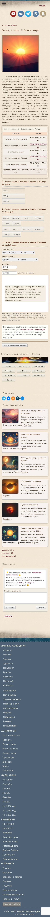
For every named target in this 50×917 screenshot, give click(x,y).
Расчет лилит (9, 744)
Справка (7, 881)
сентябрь (26, 229)
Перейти (27, 425)
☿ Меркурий (38, 366)
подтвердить (40, 330)
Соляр (6, 753)
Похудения (8, 668)
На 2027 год (9, 806)
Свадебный (9, 717)
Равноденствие (10, 859)
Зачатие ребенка (12, 699)
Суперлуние (9, 855)
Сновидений (9, 690)
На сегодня (8, 824)
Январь (6, 802)
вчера (5, 191)
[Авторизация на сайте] (43, 14)
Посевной (8, 681)
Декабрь (7, 797)
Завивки (7, 659)
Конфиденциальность (13, 894)
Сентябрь (7, 784)
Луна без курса (11, 837)
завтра (6, 201)
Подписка (7, 886)
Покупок (7, 712)
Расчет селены (10, 749)
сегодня (6, 196)
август (15, 229)
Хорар (6, 766)
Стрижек (7, 650)
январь (6, 218)
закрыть (41, 607)
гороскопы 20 (7, 553)
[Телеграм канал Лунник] (28, 14)
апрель (38, 218)
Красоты (7, 672)
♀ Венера (8, 371)
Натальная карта (11, 735)
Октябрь (7, 788)
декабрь (17, 234)
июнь (17, 223)
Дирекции (7, 762)
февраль (15, 218)
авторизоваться (26, 330)
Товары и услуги (11, 899)
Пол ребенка (9, 695)
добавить (10, 607)
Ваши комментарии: (12, 591)
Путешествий (10, 726)
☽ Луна (8, 366)
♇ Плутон (8, 380)
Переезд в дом (11, 704)
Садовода (8, 677)
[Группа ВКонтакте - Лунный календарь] (36, 14)
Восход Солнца (10, 850)
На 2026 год (9, 810)
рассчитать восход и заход (15, 345)
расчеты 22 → (8, 550)
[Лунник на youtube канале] (13, 14)
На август (8, 780)
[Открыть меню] (4, 3)
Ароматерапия (10, 708)
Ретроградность (10, 846)
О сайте (7, 868)
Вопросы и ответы (12, 877)
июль (6, 229)
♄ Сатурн (8, 375)
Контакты (7, 872)
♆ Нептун (38, 375)
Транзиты (7, 740)
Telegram (30, 583)
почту (21, 583)
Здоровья (8, 663)
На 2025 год (9, 815)
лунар (14, 753)
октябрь (38, 229)
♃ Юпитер (38, 371)
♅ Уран (23, 375)
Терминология (10, 890)
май (7, 223)
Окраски (7, 655)
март (27, 218)
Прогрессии (8, 757)
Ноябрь (6, 793)
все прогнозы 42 (9, 556)
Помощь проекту (11, 904)
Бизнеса (7, 721)
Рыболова (8, 685)
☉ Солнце (23, 366)
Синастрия (8, 771)
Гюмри (42, 6)
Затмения (7, 833)
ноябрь (7, 234)
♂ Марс (23, 371)
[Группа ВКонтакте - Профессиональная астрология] (21, 14)
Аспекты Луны (10, 841)
